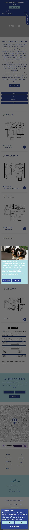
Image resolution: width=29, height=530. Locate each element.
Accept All (8, 522)
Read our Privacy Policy (16, 519)
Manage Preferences (14, 526)
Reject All (21, 522)
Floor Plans (6, 280)
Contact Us (16, 280)
